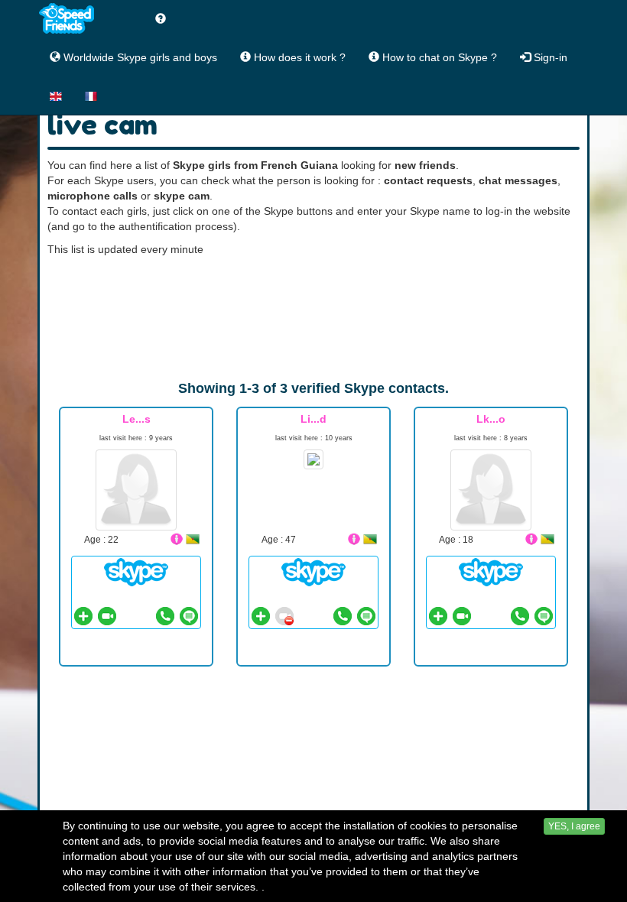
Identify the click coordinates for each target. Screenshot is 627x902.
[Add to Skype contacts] (83, 616)
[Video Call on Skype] (107, 616)
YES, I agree (574, 826)
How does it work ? (298, 57)
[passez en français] (91, 95)
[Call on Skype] (165, 616)
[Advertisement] (313, 318)
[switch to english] (55, 95)
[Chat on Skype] (136, 571)
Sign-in (549, 57)
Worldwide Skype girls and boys (138, 57)
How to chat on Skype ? (438, 57)
